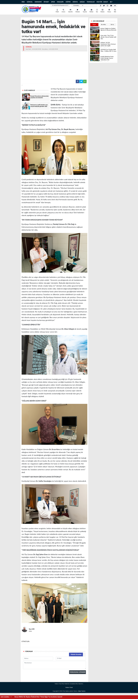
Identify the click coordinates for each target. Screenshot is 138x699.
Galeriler (70, 11)
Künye (109, 11)
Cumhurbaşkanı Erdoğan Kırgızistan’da (27, 697)
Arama (63, 11)
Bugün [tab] (94, 24)
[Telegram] (114, 5)
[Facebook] (100, 5)
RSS (115, 11)
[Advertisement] (54, 65)
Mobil (57, 11)
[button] (111, 2)
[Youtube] (111, 5)
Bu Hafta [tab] (103, 24)
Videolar (77, 11)
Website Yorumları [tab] (76, 654)
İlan (97, 11)
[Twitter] (104, 5)
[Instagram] (107, 5)
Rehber (91, 11)
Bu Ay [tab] (112, 24)
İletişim (102, 11)
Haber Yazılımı (81, 691)
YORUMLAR (29, 651)
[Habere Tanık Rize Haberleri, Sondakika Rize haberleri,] (31, 9)
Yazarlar (85, 11)
